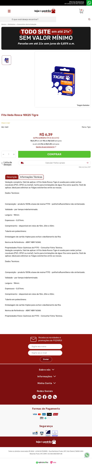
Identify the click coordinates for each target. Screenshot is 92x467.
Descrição (12, 177)
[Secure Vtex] (41, 433)
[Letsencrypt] (35, 433)
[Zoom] (6, 60)
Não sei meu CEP (85, 167)
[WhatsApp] (55, 396)
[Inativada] (48, 433)
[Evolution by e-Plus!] (42, 462)
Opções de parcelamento (45, 147)
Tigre (89, 127)
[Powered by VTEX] (53, 462)
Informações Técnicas (31, 177)
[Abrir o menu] (10, 11)
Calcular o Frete (54, 162)
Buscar (89, 19)
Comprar (54, 154)
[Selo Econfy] (55, 433)
